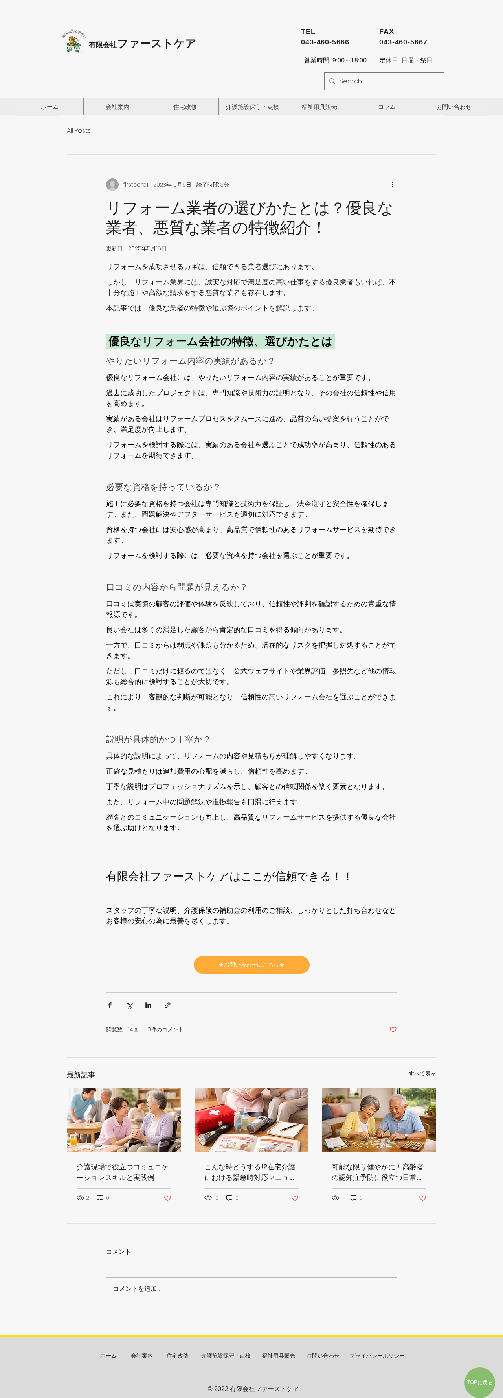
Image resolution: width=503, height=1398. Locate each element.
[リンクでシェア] (167, 1005)
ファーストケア (142, 43)
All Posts (79, 130)
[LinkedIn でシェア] (148, 1005)
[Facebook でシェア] (110, 1005)
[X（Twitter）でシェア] (129, 1005)
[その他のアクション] (392, 184)
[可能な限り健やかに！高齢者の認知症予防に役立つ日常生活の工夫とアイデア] (379, 1120)
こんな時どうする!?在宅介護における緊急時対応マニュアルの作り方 (250, 1172)
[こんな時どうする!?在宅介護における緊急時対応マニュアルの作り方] (251, 1120)
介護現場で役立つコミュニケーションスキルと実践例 (123, 1172)
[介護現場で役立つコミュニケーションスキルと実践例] (124, 1120)
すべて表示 (422, 1073)
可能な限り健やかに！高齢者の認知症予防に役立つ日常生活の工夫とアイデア (378, 1172)
